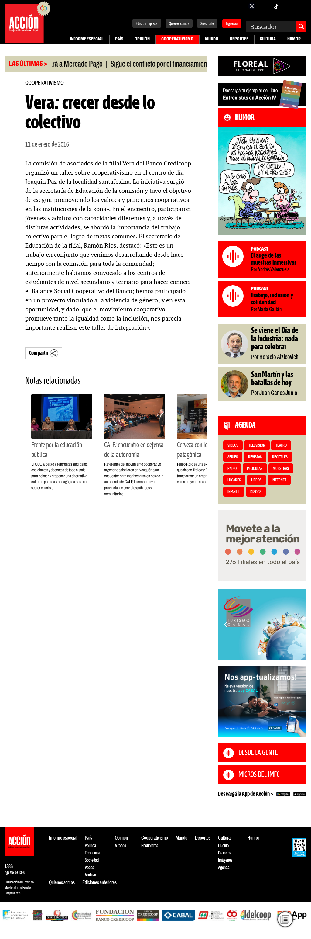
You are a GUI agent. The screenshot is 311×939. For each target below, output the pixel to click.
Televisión (256, 446)
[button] (259, 653)
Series (232, 457)
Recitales (280, 457)
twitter (251, 6)
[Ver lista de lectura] (285, 919)
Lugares (234, 480)
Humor (294, 39)
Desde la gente (258, 753)
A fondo (120, 846)
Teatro (281, 446)
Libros (256, 480)
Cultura (268, 39)
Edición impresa (147, 24)
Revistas (255, 457)
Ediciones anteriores (99, 882)
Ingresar (232, 24)
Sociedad (92, 860)
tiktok (276, 6)
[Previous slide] (225, 624)
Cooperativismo (177, 39)
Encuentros (149, 846)
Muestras (281, 469)
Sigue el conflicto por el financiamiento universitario (158, 64)
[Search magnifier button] (301, 26)
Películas (254, 469)
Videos (232, 446)
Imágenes (225, 860)
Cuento (223, 846)
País (119, 39)
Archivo (90, 875)
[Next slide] (298, 624)
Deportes (239, 39)
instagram (264, 6)
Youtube (288, 6)
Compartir (38, 353)
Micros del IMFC (258, 775)
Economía (92, 853)
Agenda (223, 867)
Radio (232, 469)
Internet (279, 480)
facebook (240, 6)
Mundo (211, 39)
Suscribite (207, 24)
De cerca (224, 853)
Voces (89, 867)
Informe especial (87, 39)
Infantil (233, 492)
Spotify (300, 6)
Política (90, 846)
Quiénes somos (179, 24)
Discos (255, 492)
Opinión (142, 39)
